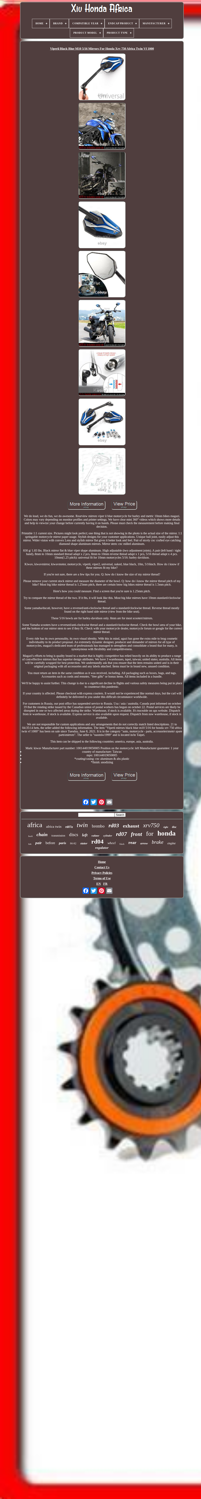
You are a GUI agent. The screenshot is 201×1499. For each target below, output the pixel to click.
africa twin (53, 826)
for (149, 833)
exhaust (131, 825)
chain (42, 834)
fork (29, 844)
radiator (95, 835)
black (122, 844)
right (165, 827)
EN (98, 883)
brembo (98, 826)
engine (171, 843)
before (50, 843)
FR (105, 883)
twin (82, 824)
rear (132, 842)
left (85, 835)
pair (38, 843)
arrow (144, 843)
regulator (102, 848)
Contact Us (101, 867)
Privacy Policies (101, 872)
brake (158, 842)
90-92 (73, 843)
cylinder (107, 835)
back (30, 836)
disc (174, 827)
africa (34, 824)
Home (102, 862)
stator (83, 843)
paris (62, 843)
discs (73, 834)
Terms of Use (102, 878)
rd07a (69, 826)
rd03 (114, 825)
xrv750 (151, 825)
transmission (58, 835)
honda (166, 833)
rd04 (97, 841)
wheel (112, 843)
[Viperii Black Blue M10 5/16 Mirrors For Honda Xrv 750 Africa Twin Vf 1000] (102, 77)
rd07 (121, 834)
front (136, 834)
